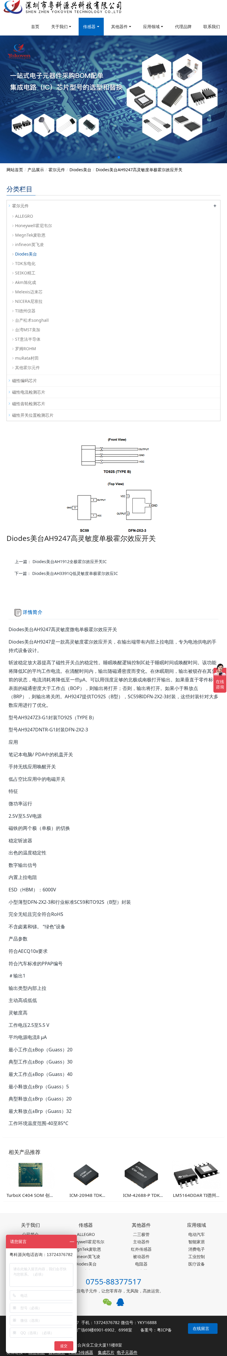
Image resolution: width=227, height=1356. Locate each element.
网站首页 (15, 169)
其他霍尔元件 (27, 367)
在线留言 (201, 1328)
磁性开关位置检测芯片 (32, 415)
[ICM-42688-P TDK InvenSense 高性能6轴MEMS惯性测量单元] (141, 1174)
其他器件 (119, 26)
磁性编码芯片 (24, 380)
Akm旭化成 (25, 282)
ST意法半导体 (27, 339)
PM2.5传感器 (81, 1352)
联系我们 (211, 26)
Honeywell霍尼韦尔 (33, 225)
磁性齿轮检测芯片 (28, 403)
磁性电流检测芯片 (28, 392)
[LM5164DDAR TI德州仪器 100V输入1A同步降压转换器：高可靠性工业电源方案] (197, 1174)
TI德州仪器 (25, 310)
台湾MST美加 (27, 329)
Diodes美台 (80, 169)
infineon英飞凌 (29, 244)
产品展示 (35, 169)
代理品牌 (183, 26)
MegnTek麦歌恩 (30, 235)
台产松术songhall (32, 320)
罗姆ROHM (25, 348)
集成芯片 (106, 1352)
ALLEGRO (24, 216)
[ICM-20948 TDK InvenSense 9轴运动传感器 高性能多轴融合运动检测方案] (86, 1174)
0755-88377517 (113, 1281)
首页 (35, 26)
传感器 (89, 26)
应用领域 (151, 26)
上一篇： (61, 561)
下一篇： (66, 573)
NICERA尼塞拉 (29, 301)
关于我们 (59, 26)
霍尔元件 (56, 169)
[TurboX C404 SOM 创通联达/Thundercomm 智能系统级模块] (30, 1174)
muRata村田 (27, 358)
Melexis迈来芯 (29, 292)
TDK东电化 (25, 263)
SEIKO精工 (25, 273)
